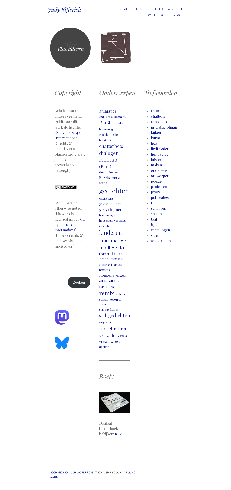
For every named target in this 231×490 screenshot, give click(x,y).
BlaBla (106, 123)
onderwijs (159, 170)
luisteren (158, 159)
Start (125, 9)
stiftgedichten (114, 315)
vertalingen (160, 230)
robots (120, 294)
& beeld (157, 9)
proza (156, 192)
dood (102, 172)
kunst (155, 138)
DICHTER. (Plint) (108, 163)
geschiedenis (106, 198)
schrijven (158, 208)
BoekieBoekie (108, 134)
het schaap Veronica (112, 220)
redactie (157, 202)
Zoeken (79, 282)
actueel (157, 110)
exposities (159, 121)
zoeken (104, 347)
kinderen (110, 232)
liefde (104, 258)
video (155, 235)
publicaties (160, 197)
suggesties (105, 322)
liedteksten (160, 148)
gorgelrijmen (110, 209)
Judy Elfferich (64, 9)
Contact (176, 15)
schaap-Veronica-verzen (111, 301)
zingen (115, 341)
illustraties (105, 226)
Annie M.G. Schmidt (112, 117)
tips (154, 224)
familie (116, 177)
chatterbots (111, 146)
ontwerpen (160, 175)
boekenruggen (108, 129)
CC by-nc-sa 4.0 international (70, 224)
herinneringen (107, 215)
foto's (103, 183)
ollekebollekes (109, 281)
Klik (118, 434)
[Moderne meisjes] (115, 48)
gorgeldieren (110, 203)
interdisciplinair (164, 127)
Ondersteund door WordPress (70, 472)
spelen (156, 213)
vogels (122, 336)
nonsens (104, 270)
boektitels (105, 140)
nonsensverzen (113, 275)
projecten (159, 186)
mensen (117, 259)
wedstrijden (161, 240)
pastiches (106, 286)
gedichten (114, 190)
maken (156, 165)
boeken (120, 123)
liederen (104, 253)
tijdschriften (112, 328)
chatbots (158, 116)
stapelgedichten (108, 309)
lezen (155, 143)
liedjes (117, 253)
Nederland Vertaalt (110, 264)
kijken (156, 132)
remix (106, 293)
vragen (104, 341)
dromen (113, 172)
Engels (104, 177)
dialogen (109, 153)
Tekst (140, 9)
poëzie (156, 181)
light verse (160, 154)
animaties (107, 110)
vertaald (107, 335)
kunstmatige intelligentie (112, 243)
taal (154, 219)
